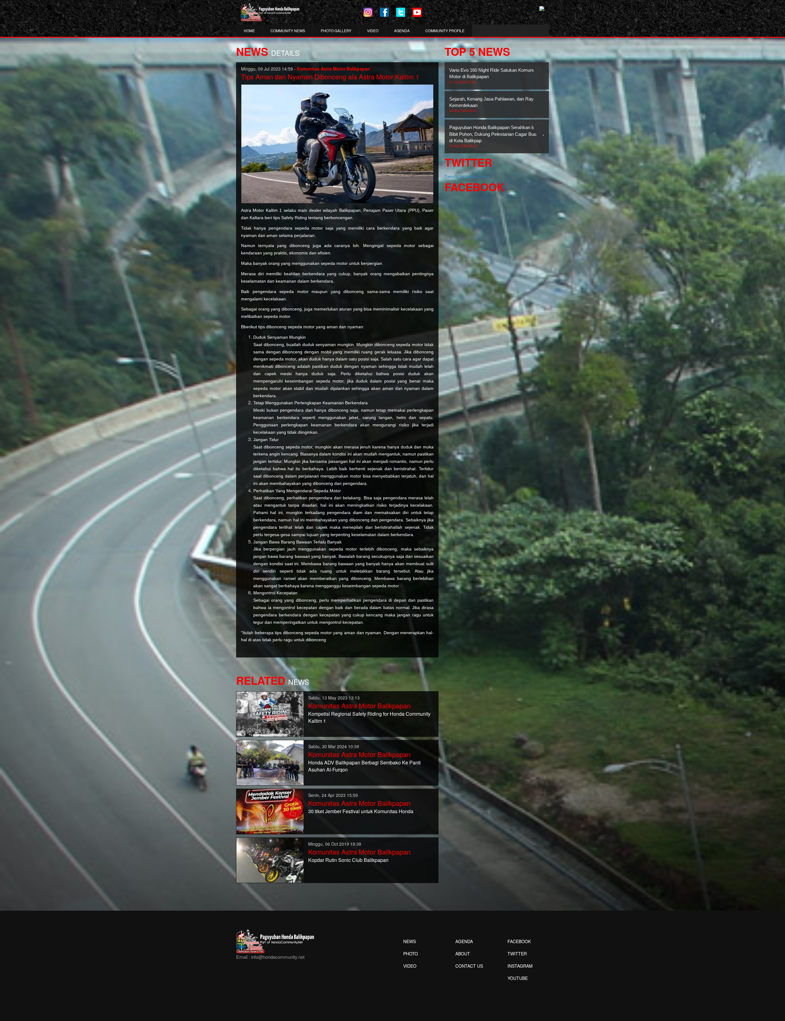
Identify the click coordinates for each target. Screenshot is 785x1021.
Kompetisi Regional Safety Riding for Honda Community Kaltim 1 (369, 717)
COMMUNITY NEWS (287, 30)
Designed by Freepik (517, 987)
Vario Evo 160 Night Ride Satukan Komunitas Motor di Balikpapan (494, 75)
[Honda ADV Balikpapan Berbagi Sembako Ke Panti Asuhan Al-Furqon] (270, 762)
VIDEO (372, 30)
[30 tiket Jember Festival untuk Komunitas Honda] (270, 811)
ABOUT (462, 954)
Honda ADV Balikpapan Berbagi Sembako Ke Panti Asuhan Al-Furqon (364, 766)
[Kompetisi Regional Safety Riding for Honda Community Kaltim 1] (270, 713)
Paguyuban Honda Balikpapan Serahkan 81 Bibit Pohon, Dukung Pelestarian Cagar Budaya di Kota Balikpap (496, 136)
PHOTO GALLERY (336, 30)
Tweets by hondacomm (467, 176)
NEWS (409, 941)
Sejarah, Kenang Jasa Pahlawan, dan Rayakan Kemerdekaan (496, 104)
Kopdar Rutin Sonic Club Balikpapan (348, 859)
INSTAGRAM (520, 966)
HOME (249, 30)
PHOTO (410, 954)
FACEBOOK (519, 941)
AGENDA (402, 30)
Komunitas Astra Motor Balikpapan (359, 705)
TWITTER (517, 954)
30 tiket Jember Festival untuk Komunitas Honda (360, 811)
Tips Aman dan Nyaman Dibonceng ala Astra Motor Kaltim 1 (330, 76)
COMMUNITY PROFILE (445, 30)
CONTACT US (469, 966)
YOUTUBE (517, 978)
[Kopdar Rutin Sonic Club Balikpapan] (270, 859)
